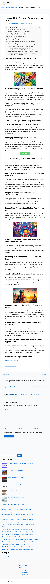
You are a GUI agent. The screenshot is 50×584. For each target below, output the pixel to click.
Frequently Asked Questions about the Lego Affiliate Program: (21, 41)
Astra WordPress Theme (38, 581)
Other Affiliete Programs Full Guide (16, 54)
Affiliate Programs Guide (8, 556)
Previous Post (5, 374)
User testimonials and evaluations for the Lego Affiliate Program (23, 51)
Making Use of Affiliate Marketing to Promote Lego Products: (21, 39)
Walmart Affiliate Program (11, 360)
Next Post (45, 374)
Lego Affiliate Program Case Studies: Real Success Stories (20, 43)
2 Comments (8, 23)
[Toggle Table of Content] (39, 28)
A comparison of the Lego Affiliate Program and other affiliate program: (24, 44)
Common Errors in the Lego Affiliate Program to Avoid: (20, 49)
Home (25, 563)
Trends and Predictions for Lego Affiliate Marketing (19, 48)
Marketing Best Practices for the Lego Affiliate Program (21, 46)
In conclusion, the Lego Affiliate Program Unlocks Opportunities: (22, 53)
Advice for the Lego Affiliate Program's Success (18, 34)
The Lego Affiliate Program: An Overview (16, 29)
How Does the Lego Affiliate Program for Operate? (18, 31)
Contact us (25, 574)
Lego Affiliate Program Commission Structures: (18, 38)
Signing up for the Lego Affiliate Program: (16, 36)
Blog (25, 569)
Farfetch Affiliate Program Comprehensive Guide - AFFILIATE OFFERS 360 (27, 387)
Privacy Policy (25, 572)
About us (25, 570)
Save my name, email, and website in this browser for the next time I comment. (24, 432)
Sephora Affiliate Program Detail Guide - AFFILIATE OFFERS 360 (24, 394)
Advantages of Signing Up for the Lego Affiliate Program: (20, 33)
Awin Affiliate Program (10, 366)
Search (4, 453)
